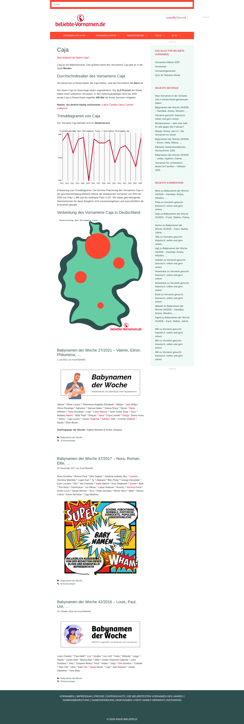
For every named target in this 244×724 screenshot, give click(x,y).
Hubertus (94, 419)
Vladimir (131, 419)
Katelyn (106, 419)
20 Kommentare (67, 440)
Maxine (103, 411)
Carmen (133, 476)
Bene (132, 408)
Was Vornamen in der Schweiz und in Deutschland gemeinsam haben (171, 99)
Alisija (125, 415)
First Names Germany (149, 700)
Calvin (105, 104)
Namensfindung (135, 35)
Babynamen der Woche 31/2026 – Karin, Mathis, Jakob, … (172, 229)
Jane (127, 404)
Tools (158, 35)
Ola (85, 667)
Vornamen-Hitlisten (74, 35)
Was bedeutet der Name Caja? (73, 57)
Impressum (84, 696)
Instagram (173, 700)
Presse (99, 696)
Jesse (93, 667)
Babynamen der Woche (71, 437)
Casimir (129, 104)
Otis (120, 663)
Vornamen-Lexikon (106, 35)
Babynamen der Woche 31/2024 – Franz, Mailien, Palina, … (172, 217)
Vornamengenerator (165, 71)
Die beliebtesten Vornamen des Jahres (155, 696)
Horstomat (160, 66)
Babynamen (124, 700)
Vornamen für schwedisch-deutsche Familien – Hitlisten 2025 (170, 166)
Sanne (133, 483)
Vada (98, 483)
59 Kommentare (67, 681)
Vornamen (67, 696)
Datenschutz (115, 696)
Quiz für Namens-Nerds (167, 75)
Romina (131, 487)
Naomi (69, 415)
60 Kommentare (67, 584)
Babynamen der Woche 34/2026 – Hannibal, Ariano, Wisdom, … (172, 194)
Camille (113, 104)
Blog (174, 35)
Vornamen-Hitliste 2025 (167, 62)
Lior (89, 656)
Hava (101, 415)
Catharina (62, 108)
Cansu (121, 104)
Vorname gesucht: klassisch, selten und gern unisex (169, 206)
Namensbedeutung (76, 700)
